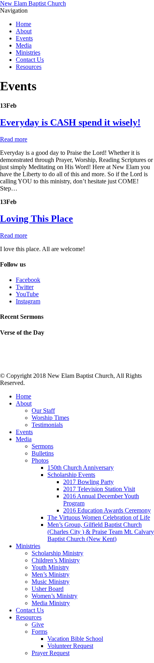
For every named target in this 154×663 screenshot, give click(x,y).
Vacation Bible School (75, 638)
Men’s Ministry (50, 574)
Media (24, 45)
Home (23, 24)
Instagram (28, 301)
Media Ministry (51, 603)
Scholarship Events (71, 474)
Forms (39, 631)
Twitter (25, 287)
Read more (13, 139)
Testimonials (47, 424)
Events (24, 38)
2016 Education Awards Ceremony (107, 510)
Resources (28, 66)
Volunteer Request (70, 645)
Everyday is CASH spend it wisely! (70, 122)
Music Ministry (50, 581)
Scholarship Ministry (57, 553)
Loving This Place (36, 218)
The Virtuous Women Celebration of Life (98, 517)
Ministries (28, 52)
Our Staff (43, 410)
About (24, 31)
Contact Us (30, 59)
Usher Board (48, 588)
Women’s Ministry (54, 596)
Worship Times (50, 417)
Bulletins (43, 453)
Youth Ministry (50, 567)
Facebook (28, 279)
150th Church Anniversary (80, 467)
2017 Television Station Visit (99, 489)
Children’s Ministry (56, 560)
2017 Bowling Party (88, 481)
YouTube (27, 294)
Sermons (42, 446)
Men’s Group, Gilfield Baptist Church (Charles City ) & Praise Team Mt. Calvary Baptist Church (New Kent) (100, 531)
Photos (40, 460)
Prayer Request (50, 653)
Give (38, 624)
